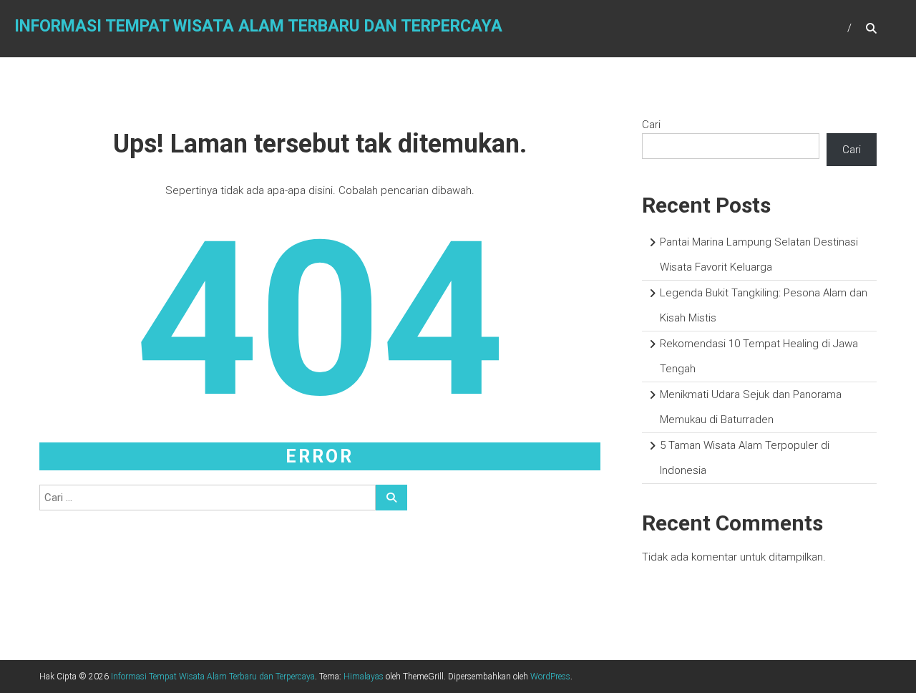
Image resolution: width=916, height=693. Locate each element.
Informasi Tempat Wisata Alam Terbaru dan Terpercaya (258, 26)
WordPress (550, 677)
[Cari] (391, 497)
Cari (651, 124)
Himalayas (364, 677)
